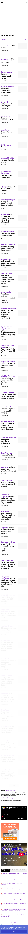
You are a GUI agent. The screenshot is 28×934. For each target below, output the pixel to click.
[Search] (25, 2)
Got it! (14, 931)
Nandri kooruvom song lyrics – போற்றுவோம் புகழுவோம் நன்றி (8, 499)
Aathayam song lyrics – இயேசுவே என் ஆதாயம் (8, 469)
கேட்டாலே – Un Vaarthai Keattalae (7, 118)
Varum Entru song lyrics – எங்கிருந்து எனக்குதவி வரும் (8, 613)
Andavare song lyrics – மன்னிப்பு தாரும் (8, 877)
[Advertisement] (14, 18)
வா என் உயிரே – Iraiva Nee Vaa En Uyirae (7, 104)
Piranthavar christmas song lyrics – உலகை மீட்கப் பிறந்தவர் (8, 296)
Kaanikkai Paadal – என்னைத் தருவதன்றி (8, 455)
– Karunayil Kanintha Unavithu (8, 160)
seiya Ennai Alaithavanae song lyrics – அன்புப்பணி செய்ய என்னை (8, 833)
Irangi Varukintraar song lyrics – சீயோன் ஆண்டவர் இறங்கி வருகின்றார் (8, 564)
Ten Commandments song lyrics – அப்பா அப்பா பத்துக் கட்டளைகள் (7, 218)
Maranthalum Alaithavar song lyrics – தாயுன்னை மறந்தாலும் (7, 714)
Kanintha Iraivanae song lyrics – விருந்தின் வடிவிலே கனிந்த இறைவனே (7, 425)
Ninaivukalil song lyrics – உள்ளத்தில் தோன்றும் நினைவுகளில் (8, 380)
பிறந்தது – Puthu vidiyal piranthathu (8, 188)
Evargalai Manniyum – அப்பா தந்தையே (8, 233)
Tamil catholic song (4, 50)
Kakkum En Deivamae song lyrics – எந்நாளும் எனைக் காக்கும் (8, 663)
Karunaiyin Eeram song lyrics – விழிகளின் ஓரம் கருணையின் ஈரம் (7, 802)
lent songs (3, 208)
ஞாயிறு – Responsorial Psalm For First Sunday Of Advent (8, 349)
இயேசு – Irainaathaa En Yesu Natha (8, 61)
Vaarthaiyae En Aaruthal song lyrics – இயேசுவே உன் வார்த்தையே (8, 515)
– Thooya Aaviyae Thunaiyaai (6, 132)
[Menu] (1, 2)
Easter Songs (3, 179)
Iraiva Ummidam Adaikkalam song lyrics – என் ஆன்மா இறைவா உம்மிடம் (7, 697)
